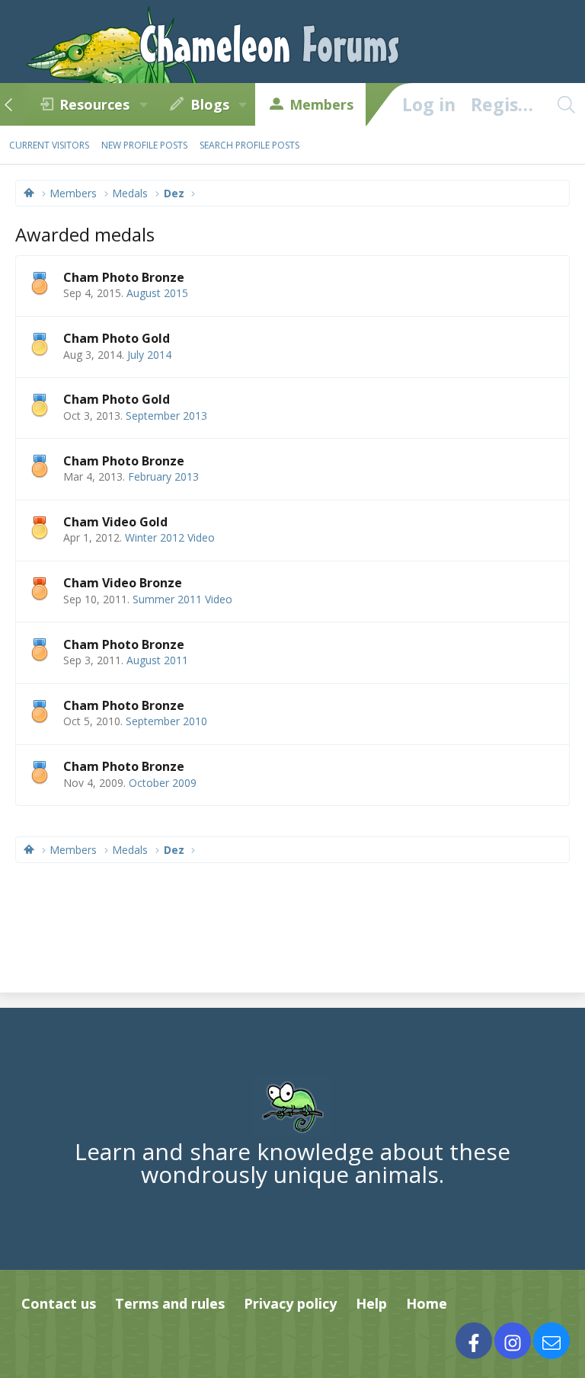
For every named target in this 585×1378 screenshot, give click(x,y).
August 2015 (157, 293)
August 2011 (157, 660)
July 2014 (149, 354)
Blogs (209, 104)
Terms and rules (170, 1303)
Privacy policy (290, 1303)
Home (426, 1303)
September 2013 (166, 415)
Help (371, 1303)
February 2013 (163, 476)
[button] (143, 104)
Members (321, 104)
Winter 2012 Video (170, 537)
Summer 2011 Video (182, 599)
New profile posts (144, 145)
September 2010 (166, 721)
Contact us (58, 1303)
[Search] (566, 104)
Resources (94, 104)
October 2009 (163, 782)
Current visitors (49, 145)
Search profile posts (249, 145)
